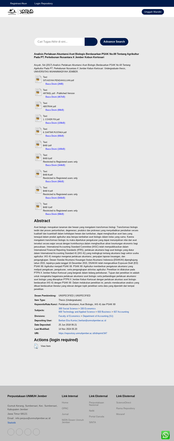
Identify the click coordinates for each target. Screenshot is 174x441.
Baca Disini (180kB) (55, 149)
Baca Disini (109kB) (55, 123)
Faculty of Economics (69, 316)
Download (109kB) (76, 123)
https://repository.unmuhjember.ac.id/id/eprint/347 (83, 333)
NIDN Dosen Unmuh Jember (73, 421)
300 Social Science (68, 308)
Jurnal (65, 414)
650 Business (104, 312)
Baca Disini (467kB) (55, 97)
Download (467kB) (76, 97)
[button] (36, 346)
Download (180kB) (76, 149)
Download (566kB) (76, 198)
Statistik (11, 422)
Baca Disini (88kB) (54, 110)
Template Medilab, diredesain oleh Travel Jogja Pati (99, 430)
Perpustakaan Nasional (96, 403)
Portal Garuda (96, 416)
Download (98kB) (74, 214)
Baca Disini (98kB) (54, 214)
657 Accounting (121, 312)
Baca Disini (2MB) (54, 84)
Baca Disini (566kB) (55, 198)
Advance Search (114, 41)
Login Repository (43, 3)
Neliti (91, 410)
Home (65, 402)
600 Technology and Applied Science (77, 312)
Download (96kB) (74, 181)
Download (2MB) (73, 84)
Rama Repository (125, 408)
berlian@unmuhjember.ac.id (92, 320)
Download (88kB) (74, 110)
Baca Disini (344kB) (55, 165)
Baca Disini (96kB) (54, 181)
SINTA (92, 422)
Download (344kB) (76, 165)
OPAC (65, 408)
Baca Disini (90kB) (54, 136)
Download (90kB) (74, 136)
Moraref (120, 414)
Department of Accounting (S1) (98, 316)
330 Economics (88, 308)
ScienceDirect (123, 402)
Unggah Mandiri (152, 11)
